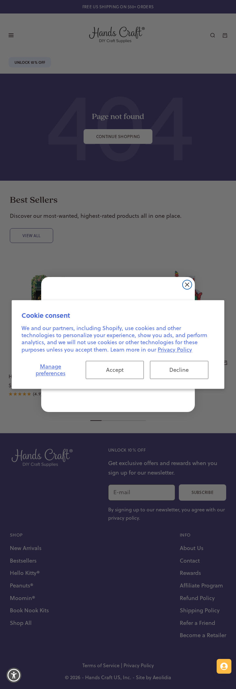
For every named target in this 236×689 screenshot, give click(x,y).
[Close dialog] (187, 284)
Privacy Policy (175, 349)
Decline (179, 370)
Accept (115, 370)
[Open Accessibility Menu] (14, 675)
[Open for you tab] (224, 666)
